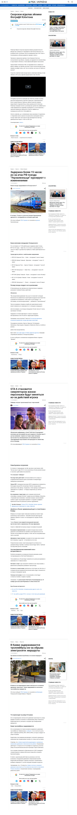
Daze (39, 444)
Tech (21, 385)
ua (2, 2)
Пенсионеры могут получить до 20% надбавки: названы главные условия (55, 676)
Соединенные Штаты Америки (26, 137)
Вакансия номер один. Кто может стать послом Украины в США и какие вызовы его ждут (57, 54)
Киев (12, 785)
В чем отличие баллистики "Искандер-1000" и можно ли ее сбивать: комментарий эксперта (55, 220)
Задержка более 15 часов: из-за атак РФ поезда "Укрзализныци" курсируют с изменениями (57, 226)
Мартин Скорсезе (14, 137)
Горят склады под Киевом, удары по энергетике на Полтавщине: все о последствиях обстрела (57, 29)
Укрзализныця (14, 354)
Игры (22, 610)
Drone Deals (30, 8)
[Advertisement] (28, 232)
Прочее (22, 11)
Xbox (18, 610)
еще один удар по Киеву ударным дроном (28, 332)
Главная (12, 11)
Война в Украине (46, 8)
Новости (14, 5)
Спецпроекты (61, 5)
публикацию (39, 692)
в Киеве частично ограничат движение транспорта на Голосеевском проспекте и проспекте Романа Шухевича (27, 767)
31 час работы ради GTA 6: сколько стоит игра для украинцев (28, 594)
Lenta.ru (21, 122)
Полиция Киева (18, 785)
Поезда (20, 354)
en (4, 2)
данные (38, 220)
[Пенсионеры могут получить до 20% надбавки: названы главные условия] (57, 667)
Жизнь (40, 5)
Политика (29, 5)
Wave (49, 5)
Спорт (45, 5)
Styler (54, 5)
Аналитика (21, 5)
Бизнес (35, 5)
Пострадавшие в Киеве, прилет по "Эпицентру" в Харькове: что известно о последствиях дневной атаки (57, 215)
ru (7, 2)
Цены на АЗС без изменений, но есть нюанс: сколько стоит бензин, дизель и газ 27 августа (57, 231)
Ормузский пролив (37, 8)
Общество (22, 641)
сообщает (29, 731)
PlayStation (13, 610)
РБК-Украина (24, 220)
